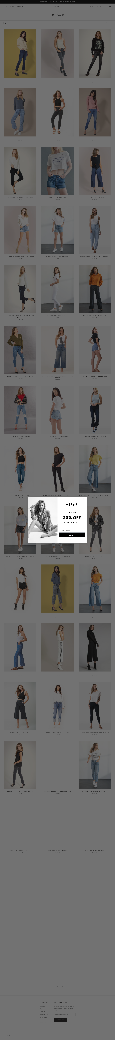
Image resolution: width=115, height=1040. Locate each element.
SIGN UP (72, 535)
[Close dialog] (84, 499)
